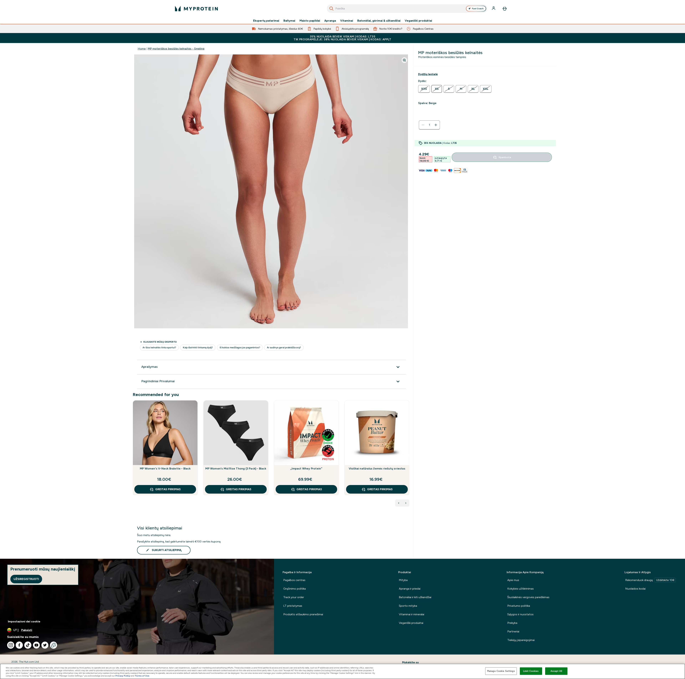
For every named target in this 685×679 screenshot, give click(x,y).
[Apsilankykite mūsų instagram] (10, 645)
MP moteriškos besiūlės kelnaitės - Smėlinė (176, 48)
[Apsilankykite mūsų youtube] (36, 645)
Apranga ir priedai (409, 588)
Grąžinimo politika (294, 588)
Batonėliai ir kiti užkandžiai (415, 597)
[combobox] (407, 8)
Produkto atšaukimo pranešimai (303, 614)
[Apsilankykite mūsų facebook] (19, 645)
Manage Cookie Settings (501, 671)
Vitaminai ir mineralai (411, 614)
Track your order (293, 597)
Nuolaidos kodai (635, 588)
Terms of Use (142, 676)
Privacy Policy (122, 676)
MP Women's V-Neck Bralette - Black (165, 468)
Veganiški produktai (418, 20)
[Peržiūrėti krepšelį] (504, 8)
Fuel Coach (478, 8)
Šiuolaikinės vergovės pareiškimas (528, 597)
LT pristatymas (292, 605)
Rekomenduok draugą (649, 580)
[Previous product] (398, 503)
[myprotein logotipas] (196, 8)
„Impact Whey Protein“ (306, 468)
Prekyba (512, 622)
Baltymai (289, 20)
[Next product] (405, 503)
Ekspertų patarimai (266, 20)
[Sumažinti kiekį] (423, 125)
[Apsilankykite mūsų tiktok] (27, 645)
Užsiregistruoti (26, 578)
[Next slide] (408, 455)
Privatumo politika (518, 605)
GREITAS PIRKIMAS (168, 489)
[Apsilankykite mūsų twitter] (45, 645)
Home (142, 48)
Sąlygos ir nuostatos (520, 614)
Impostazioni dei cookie (24, 621)
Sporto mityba (408, 605)
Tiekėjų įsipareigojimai (521, 640)
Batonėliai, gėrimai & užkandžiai (378, 20)
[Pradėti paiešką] (331, 8)
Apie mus (513, 580)
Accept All (556, 671)
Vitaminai (346, 20)
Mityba (403, 580)
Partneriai (513, 631)
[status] (429, 125)
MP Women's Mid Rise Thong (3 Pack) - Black (235, 468)
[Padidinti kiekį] (436, 125)
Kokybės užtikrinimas (520, 588)
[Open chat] (53, 645)
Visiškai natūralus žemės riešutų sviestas (377, 468)
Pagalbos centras (294, 580)
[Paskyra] (494, 8)
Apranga (330, 20)
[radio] (424, 89)
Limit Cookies (531, 671)
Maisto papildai (310, 20)
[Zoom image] (404, 60)
